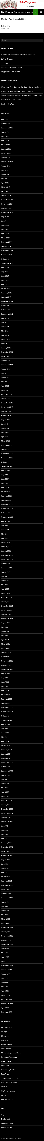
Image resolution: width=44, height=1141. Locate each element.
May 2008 (4, 534)
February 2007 (6, 597)
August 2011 (5, 369)
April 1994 (5, 1008)
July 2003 (4, 779)
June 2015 (5, 174)
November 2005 (7, 661)
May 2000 (4, 915)
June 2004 (5, 733)
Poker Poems (6, 1061)
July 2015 (4, 170)
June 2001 (5, 868)
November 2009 (7, 458)
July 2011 (4, 373)
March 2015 (5, 187)
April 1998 (5, 957)
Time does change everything (11, 67)
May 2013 (4, 280)
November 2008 (7, 509)
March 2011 (5, 390)
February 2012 (6, 344)
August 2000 (5, 902)
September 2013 (7, 263)
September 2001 (7, 855)
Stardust (4, 1087)
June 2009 (5, 479)
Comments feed (7, 1123)
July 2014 (4, 221)
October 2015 (6, 157)
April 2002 (5, 839)
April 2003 (5, 792)
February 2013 (6, 293)
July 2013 (4, 272)
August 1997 (5, 974)
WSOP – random (7, 1099)
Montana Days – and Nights (11, 1053)
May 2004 (4, 737)
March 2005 (5, 695)
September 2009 (7, 466)
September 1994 (7, 1004)
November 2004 (7, 712)
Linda (3, 91)
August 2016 (5, 132)
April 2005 (5, 690)
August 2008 (5, 521)
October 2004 (6, 716)
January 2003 (6, 805)
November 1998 (7, 936)
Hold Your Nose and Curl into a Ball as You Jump (18, 55)
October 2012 (6, 310)
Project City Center (8, 1070)
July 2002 (4, 826)
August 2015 (5, 166)
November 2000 (7, 889)
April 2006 (5, 640)
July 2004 (4, 729)
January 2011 (6, 399)
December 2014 (7, 200)
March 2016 (5, 145)
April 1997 (5, 991)
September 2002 (7, 822)
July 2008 (4, 525)
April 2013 (5, 284)
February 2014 (6, 242)
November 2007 (7, 559)
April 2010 (5, 437)
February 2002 (6, 843)
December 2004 (7, 707)
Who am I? (17, 100)
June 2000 (5, 910)
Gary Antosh (5, 100)
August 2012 (5, 318)
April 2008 (5, 538)
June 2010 (5, 428)
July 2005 (4, 678)
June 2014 (5, 225)
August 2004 (5, 724)
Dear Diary (5, 1040)
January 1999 (6, 932)
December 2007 (7, 555)
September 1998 (7, 944)
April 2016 (5, 140)
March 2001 (5, 877)
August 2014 (5, 217)
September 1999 (7, 927)
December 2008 (7, 504)
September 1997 (7, 970)
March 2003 (5, 796)
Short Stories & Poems (9, 1082)
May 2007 (4, 585)
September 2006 (7, 619)
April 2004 (5, 741)
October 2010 (6, 411)
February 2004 (6, 750)
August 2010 (5, 420)
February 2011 (6, 394)
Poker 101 (5, 26)
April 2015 (5, 183)
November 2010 (7, 407)
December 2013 (7, 250)
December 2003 (7, 758)
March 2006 (5, 644)
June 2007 (5, 580)
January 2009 (6, 500)
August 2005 (5, 674)
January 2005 (6, 703)
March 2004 (5, 745)
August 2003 (5, 775)
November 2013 (7, 255)
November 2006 (7, 610)
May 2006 (4, 635)
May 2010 (4, 432)
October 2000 (6, 894)
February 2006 (6, 648)
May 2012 (4, 331)
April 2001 (5, 872)
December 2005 (7, 657)
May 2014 (4, 229)
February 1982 (6, 1012)
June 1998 (5, 949)
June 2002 (5, 830)
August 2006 (5, 623)
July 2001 (4, 864)
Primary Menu (41, 12)
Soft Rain (4, 63)
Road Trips (5, 1074)
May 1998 (4, 953)
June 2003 (5, 784)
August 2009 (5, 470)
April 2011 (5, 386)
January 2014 (6, 246)
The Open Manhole (8, 1091)
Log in (3, 1115)
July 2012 (4, 322)
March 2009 (5, 492)
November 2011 (7, 356)
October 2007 (6, 564)
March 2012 (5, 339)
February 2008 (6, 547)
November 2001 (7, 851)
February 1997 (6, 999)
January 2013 (6, 297)
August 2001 (5, 860)
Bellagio (4, 1032)
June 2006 (5, 631)
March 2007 (5, 593)
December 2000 (7, 885)
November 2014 (7, 204)
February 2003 (6, 800)
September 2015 (7, 162)
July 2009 (4, 475)
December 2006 (7, 606)
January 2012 (6, 348)
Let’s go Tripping (7, 59)
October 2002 (6, 817)
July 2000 (4, 906)
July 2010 (4, 424)
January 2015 (6, 195)
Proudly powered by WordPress (11, 1138)
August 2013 (5, 267)
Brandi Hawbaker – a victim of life (20, 91)
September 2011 (7, 365)
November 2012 (7, 305)
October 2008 (6, 513)
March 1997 (5, 995)
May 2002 (4, 834)
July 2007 (4, 576)
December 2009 (7, 454)
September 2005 (7, 669)
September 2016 (7, 128)
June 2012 (5, 327)
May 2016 (4, 136)
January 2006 (6, 652)
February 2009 (6, 496)
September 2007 (7, 568)
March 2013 (5, 289)
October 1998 (6, 940)
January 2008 (6, 551)
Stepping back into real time (11, 72)
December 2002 (7, 809)
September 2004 (7, 720)
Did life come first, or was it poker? (17, 12)
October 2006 (6, 614)
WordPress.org (6, 1127)
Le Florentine (6, 1049)
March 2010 (5, 441)
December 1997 (7, 965)
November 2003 (7, 762)
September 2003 (7, 771)
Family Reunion (7, 1044)
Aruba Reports (6, 1027)
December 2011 (7, 352)
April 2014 (5, 234)
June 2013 (5, 276)
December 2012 (7, 301)
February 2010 (6, 445)
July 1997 (4, 978)
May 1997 (4, 987)
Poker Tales (5, 1065)
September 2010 (7, 415)
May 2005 (4, 686)
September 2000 (7, 898)
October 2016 (6, 124)
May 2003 (4, 788)
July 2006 (4, 627)
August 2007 (5, 572)
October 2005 (6, 665)
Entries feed (5, 1119)
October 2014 (6, 208)
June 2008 (5, 530)
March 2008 (5, 542)
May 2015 (4, 179)
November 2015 (7, 153)
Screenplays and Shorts (9, 1078)
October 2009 (6, 462)
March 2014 (5, 238)
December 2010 (7, 403)
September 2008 (7, 517)
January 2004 (6, 754)
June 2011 (5, 377)
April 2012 (5, 335)
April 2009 (5, 487)
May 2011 (4, 382)
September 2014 (7, 212)
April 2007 (5, 589)
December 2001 (7, 847)
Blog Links (5, 1036)
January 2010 (6, 449)
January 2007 (6, 602)
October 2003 (6, 767)
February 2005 (6, 699)
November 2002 (7, 813)
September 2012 (7, 314)
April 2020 (5, 119)
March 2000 (5, 919)
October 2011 (6, 360)
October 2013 (6, 259)
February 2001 (6, 881)
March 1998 (5, 961)
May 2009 (4, 483)
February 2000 (6, 923)
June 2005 (5, 682)
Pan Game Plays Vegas (9, 1057)
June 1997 (5, 982)
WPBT (3, 1095)
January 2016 (6, 149)
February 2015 (6, 191)
